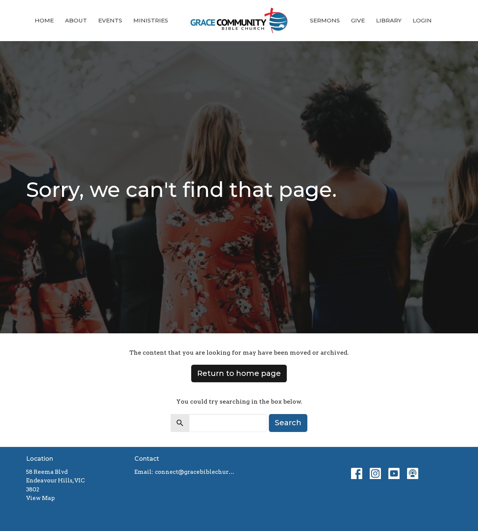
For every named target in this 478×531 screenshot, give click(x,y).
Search (288, 422)
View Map (40, 498)
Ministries (150, 20)
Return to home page (239, 373)
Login (422, 20)
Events (110, 20)
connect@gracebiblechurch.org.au (195, 472)
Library (388, 20)
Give (358, 20)
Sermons (325, 20)
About (76, 20)
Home (44, 20)
